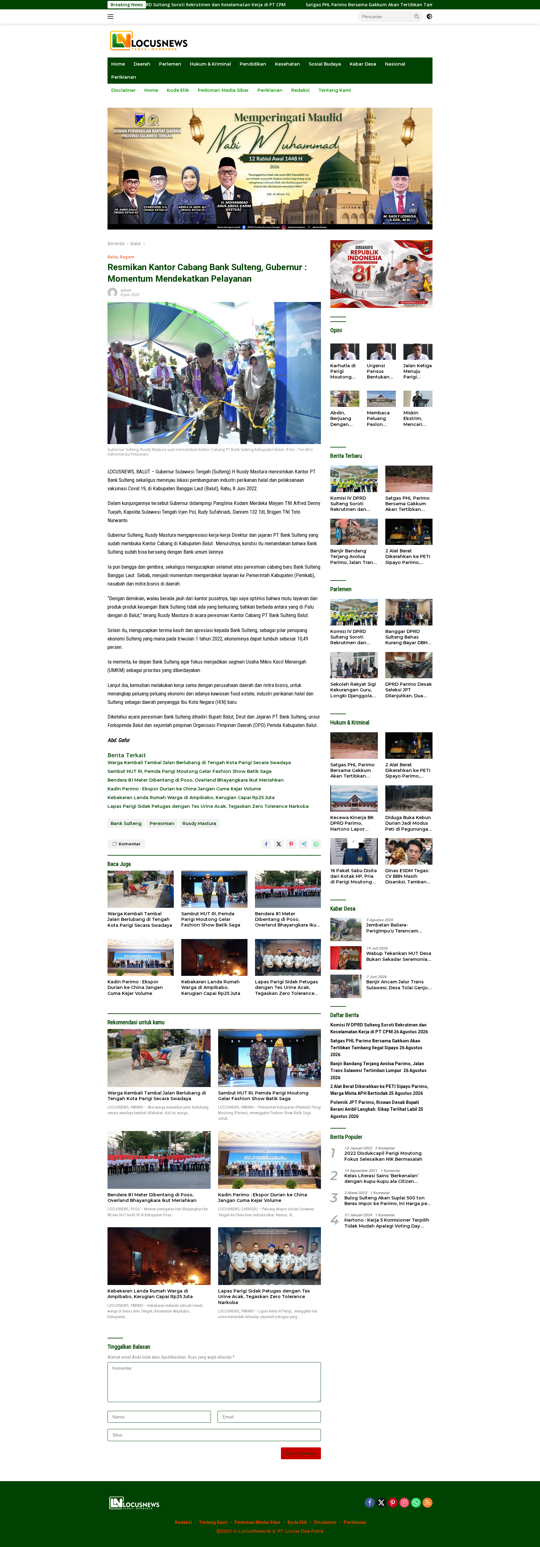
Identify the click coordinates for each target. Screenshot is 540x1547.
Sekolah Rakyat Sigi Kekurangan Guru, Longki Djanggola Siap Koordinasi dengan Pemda (353, 690)
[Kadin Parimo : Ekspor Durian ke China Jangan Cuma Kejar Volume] (141, 957)
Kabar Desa (363, 64)
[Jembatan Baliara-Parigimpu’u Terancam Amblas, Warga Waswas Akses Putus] (346, 929)
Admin (126, 290)
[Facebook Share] (266, 844)
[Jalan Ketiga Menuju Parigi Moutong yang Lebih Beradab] (417, 352)
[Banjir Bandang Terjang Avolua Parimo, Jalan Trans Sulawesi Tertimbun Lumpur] (354, 532)
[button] (417, 16)
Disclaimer (123, 90)
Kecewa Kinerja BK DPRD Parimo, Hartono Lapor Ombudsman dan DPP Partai (352, 823)
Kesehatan (287, 64)
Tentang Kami (334, 90)
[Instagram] (404, 1503)
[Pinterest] (393, 1503)
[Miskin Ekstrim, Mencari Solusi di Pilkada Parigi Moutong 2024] (417, 399)
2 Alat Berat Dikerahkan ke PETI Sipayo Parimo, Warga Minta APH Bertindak (407, 556)
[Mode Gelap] (429, 16)
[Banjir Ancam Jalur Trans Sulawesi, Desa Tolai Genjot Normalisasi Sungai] (346, 986)
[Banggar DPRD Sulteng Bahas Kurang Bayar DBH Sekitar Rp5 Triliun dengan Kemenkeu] (408, 612)
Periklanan (123, 77)
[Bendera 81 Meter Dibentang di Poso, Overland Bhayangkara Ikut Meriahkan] (288, 889)
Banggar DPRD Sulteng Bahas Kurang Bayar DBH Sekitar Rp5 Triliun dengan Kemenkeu (407, 637)
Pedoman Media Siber (223, 90)
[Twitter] (381, 1503)
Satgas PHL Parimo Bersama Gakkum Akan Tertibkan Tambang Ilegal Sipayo (305, 4)
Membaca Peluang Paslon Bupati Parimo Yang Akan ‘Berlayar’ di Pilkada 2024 (380, 418)
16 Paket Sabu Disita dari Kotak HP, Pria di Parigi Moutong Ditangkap (353, 876)
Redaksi (300, 90)
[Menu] (112, 16)
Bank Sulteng (126, 823)
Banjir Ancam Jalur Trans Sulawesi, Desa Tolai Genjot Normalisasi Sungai (398, 984)
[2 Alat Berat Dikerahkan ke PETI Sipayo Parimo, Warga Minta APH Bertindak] (408, 532)
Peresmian (162, 823)
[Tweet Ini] (278, 844)
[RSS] (427, 1503)
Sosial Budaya (325, 64)
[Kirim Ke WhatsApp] (316, 844)
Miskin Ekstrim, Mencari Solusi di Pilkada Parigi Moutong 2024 (414, 418)
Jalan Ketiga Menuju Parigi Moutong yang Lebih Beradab (417, 371)
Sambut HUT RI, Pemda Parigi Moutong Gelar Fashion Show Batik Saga (190, 771)
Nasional (395, 64)
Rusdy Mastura (199, 823)
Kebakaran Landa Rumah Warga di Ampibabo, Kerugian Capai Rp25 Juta (191, 797)
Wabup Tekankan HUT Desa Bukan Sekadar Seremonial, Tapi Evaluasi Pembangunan (399, 956)
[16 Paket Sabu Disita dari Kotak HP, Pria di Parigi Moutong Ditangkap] (354, 851)
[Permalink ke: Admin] (113, 292)
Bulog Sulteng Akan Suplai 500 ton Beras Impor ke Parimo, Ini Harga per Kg (386, 1200)
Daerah (142, 64)
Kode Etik (178, 90)
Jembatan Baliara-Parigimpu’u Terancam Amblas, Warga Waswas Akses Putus (394, 927)
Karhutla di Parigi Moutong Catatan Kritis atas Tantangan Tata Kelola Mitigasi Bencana (343, 371)
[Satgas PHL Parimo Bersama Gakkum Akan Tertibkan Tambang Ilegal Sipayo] (408, 479)
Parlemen (170, 64)
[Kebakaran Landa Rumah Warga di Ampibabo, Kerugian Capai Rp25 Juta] (214, 957)
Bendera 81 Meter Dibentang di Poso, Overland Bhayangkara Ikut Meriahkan (196, 780)
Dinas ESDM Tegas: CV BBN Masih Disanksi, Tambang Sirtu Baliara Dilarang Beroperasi (408, 876)
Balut (113, 256)
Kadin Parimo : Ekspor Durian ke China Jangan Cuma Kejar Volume (184, 789)
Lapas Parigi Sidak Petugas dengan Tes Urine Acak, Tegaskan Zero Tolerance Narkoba (208, 806)
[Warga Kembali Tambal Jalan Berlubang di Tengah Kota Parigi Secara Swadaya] (141, 889)
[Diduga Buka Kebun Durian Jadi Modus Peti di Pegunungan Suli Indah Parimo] (408, 798)
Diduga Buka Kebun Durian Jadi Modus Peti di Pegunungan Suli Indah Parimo (408, 823)
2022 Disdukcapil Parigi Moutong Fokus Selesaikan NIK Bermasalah (383, 1156)
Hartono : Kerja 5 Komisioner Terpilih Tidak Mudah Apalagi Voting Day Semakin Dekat (386, 1222)
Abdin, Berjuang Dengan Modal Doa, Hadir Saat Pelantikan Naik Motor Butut (343, 418)
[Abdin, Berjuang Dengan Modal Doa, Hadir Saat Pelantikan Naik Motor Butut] (344, 399)
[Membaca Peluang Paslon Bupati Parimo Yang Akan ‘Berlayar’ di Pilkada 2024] (381, 399)
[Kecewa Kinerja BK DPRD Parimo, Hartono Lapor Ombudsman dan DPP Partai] (354, 798)
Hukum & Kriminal (210, 64)
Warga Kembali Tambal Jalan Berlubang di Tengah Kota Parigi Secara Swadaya (199, 762)
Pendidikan (253, 64)
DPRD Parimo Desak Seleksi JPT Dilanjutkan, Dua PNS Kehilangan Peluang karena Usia (408, 690)
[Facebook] (370, 1503)
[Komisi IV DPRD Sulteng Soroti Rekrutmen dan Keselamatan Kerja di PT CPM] (354, 479)
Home (118, 64)
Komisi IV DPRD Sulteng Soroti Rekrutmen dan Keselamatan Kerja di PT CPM (352, 503)
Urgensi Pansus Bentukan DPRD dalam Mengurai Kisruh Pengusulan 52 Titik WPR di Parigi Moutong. (381, 371)
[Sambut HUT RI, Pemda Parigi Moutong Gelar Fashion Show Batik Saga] (214, 889)
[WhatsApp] (416, 1503)
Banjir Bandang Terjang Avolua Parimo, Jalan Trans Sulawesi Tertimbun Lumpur (353, 556)
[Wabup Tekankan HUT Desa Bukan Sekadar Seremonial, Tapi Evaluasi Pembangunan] (346, 958)
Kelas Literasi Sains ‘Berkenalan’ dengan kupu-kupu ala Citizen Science (381, 1178)
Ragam (127, 256)
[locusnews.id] (151, 40)
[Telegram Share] (303, 844)
